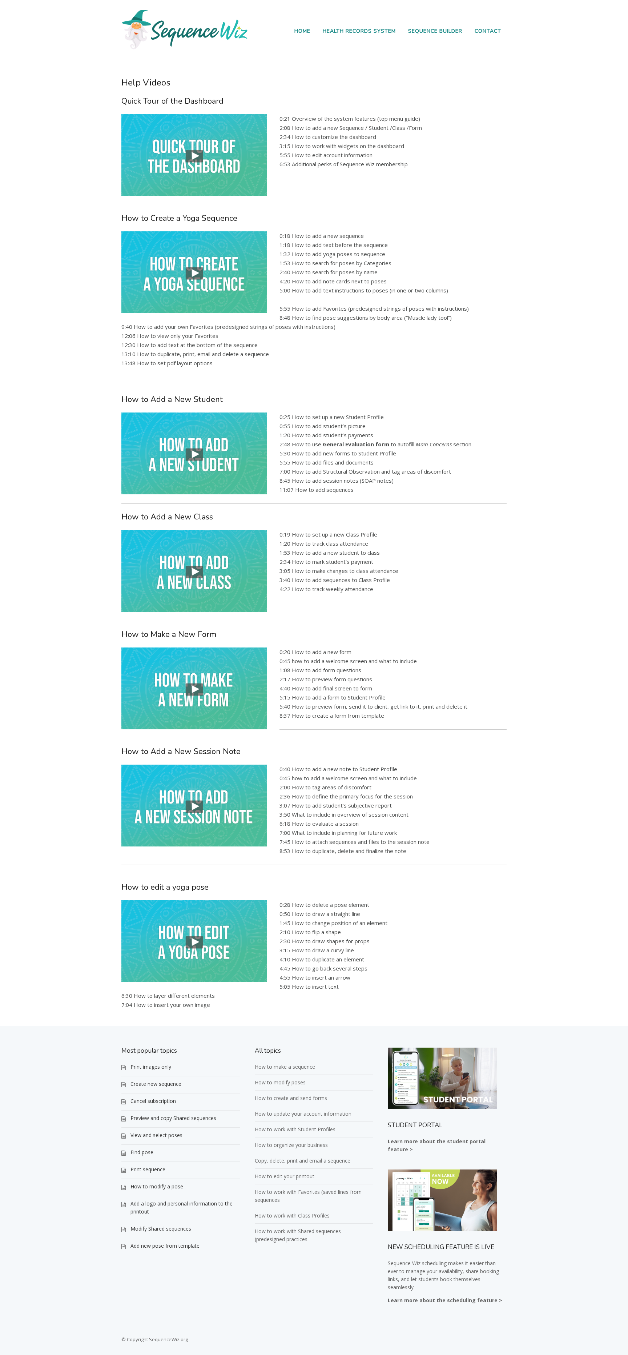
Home (302, 31)
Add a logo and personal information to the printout (181, 1207)
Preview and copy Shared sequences (173, 1118)
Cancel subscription (153, 1100)
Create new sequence (155, 1083)
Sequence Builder (435, 31)
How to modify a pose (156, 1186)
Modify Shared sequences (160, 1228)
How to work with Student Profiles (295, 1129)
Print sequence (147, 1169)
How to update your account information (303, 1113)
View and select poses (156, 1135)
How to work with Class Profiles (292, 1215)
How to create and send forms (291, 1098)
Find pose (141, 1152)
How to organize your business (291, 1144)
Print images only (150, 1066)
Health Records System (359, 31)
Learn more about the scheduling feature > (445, 1300)
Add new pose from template (165, 1245)
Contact (488, 31)
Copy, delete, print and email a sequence (302, 1160)
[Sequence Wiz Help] (185, 49)
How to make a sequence (285, 1066)
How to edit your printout (284, 1176)
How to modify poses (280, 1082)
